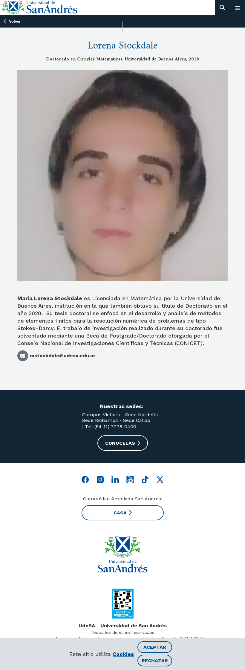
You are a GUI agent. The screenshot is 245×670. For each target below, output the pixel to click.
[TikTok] (145, 479)
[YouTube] (130, 479)
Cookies (123, 654)
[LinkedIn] (115, 479)
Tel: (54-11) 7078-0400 (109, 426)
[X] (160, 479)
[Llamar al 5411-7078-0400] (123, 604)
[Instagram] (100, 479)
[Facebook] (85, 479)
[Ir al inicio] (122, 554)
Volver (15, 21)
